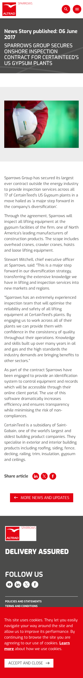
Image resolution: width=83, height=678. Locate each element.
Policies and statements (23, 601)
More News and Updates (44, 497)
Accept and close (26, 663)
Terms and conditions (21, 606)
